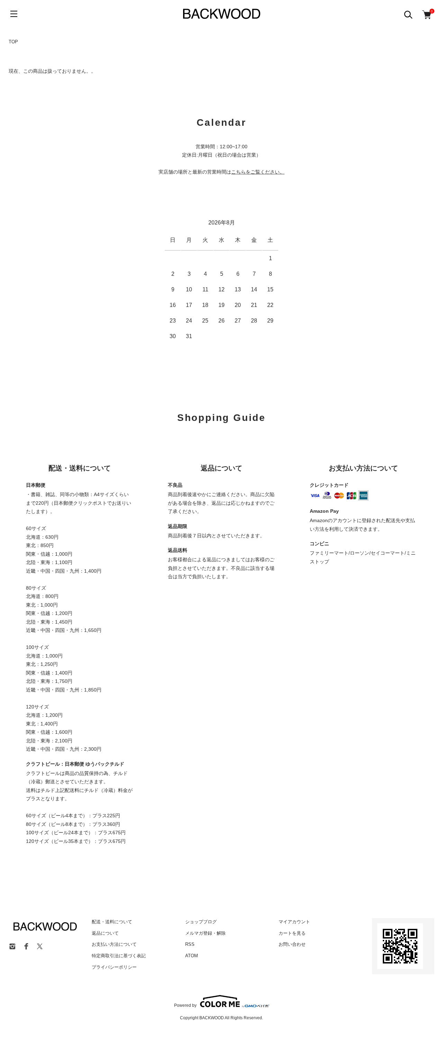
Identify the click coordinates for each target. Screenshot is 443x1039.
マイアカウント (294, 921)
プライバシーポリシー (114, 967)
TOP (13, 41)
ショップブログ (201, 921)
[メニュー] (14, 14)
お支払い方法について (114, 944)
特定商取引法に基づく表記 (119, 955)
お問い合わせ (292, 944)
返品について (105, 933)
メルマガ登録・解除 (205, 933)
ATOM (191, 955)
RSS (190, 944)
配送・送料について (112, 921)
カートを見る (292, 933)
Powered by (185, 1005)
